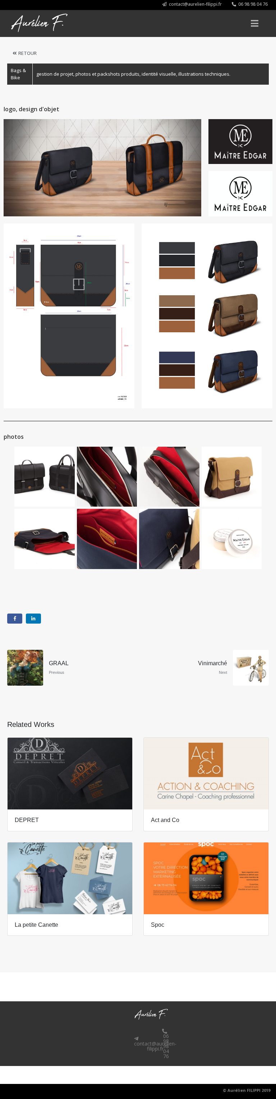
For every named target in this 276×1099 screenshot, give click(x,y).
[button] (192, 4)
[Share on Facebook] (14, 619)
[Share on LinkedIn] (33, 619)
